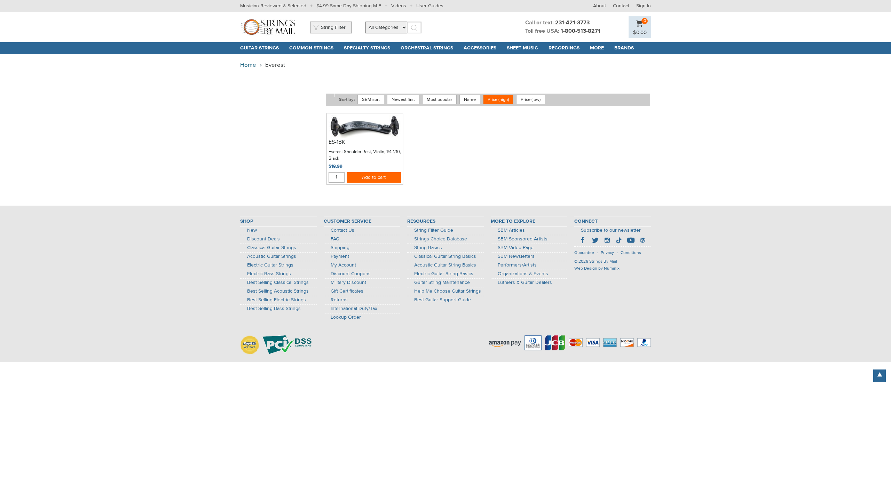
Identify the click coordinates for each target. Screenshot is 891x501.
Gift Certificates (347, 291)
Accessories (480, 48)
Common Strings (311, 48)
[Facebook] (583, 241)
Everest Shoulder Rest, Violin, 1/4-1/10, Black (365, 155)
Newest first (403, 99)
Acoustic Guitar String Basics (445, 265)
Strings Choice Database (440, 239)
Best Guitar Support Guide (442, 299)
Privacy (607, 253)
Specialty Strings (367, 48)
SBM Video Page (516, 247)
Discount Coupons (351, 273)
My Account (343, 265)
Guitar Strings (259, 48)
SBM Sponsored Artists (522, 239)
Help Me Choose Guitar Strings (447, 291)
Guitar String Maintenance (442, 282)
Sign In (643, 5)
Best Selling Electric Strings (276, 299)
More (597, 48)
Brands (624, 48)
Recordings (564, 48)
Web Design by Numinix (597, 269)
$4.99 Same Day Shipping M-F (348, 5)
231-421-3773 (572, 23)
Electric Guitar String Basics (443, 273)
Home (248, 65)
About (599, 5)
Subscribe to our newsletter (611, 230)
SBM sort (371, 99)
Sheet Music (522, 48)
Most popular (439, 99)
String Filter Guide (433, 230)
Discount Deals (263, 239)
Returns (339, 299)
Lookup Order (346, 317)
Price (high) (498, 99)
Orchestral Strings (427, 48)
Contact (621, 5)
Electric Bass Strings (269, 273)
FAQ (335, 239)
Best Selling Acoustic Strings (278, 291)
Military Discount (348, 282)
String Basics (428, 247)
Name (470, 99)
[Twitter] (595, 241)
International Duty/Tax (354, 308)
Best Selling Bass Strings (274, 308)
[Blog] (642, 241)
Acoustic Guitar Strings (271, 256)
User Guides (429, 5)
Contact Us (342, 230)
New (252, 230)
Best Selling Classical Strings (278, 282)
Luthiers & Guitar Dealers (525, 282)
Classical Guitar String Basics (445, 256)
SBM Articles (511, 230)
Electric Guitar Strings (270, 265)
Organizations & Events (523, 273)
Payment (340, 256)
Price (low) (531, 99)
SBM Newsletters (516, 256)
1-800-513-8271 (580, 31)
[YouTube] (630, 241)
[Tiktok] (619, 241)
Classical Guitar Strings (271, 247)
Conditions (631, 253)
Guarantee (584, 253)
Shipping (340, 247)
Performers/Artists (517, 265)
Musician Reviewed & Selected (273, 5)
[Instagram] (607, 241)
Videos (398, 5)
